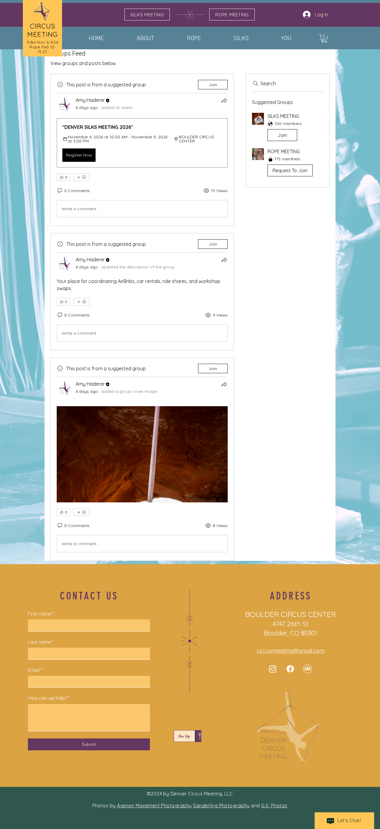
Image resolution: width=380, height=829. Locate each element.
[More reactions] (81, 177)
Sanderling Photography (221, 806)
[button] (324, 38)
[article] (142, 150)
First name (41, 614)
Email (35, 670)
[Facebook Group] (308, 669)
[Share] (224, 100)
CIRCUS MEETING (42, 30)
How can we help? (49, 698)
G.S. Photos (274, 806)
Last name (41, 642)
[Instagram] (273, 669)
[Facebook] (290, 669)
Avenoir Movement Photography (154, 806)
